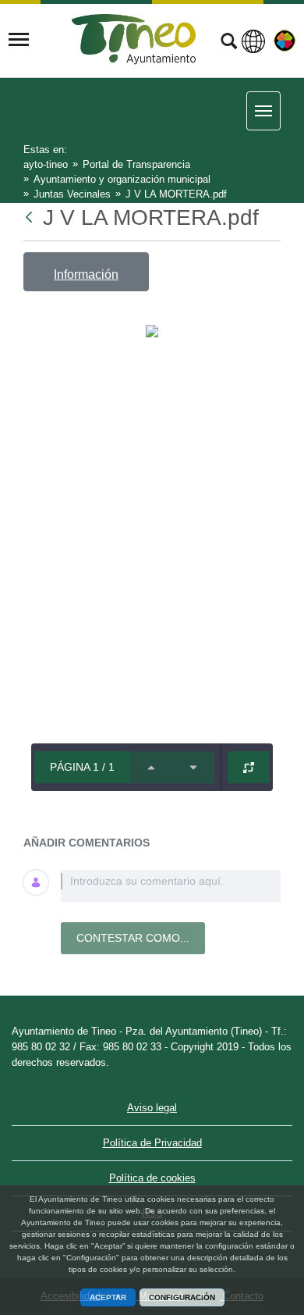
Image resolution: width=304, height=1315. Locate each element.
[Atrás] (30, 217)
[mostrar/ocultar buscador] (229, 43)
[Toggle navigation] (18, 40)
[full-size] (249, 767)
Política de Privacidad (152, 1143)
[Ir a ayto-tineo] (134, 39)
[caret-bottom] (193, 767)
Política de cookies (152, 1178)
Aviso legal (152, 1108)
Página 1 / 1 (82, 767)
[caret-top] (151, 767)
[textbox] (171, 886)
